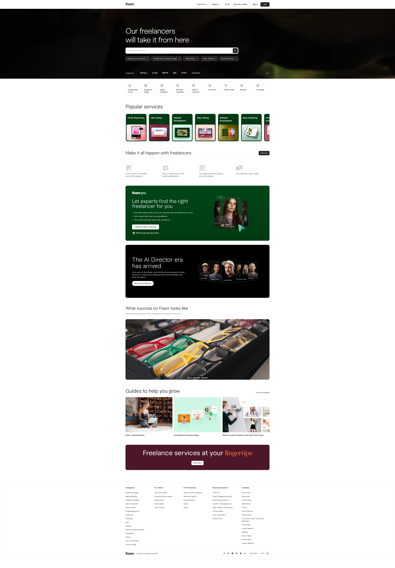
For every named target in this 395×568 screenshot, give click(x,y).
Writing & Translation (132, 500)
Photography (129, 533)
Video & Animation (131, 504)
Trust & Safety (246, 500)
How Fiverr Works (161, 493)
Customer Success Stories (163, 496)
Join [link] (265, 4)
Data (127, 522)
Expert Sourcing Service (221, 500)
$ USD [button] (262, 553)
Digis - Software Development (223, 507)
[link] (137, 59)
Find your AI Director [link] (143, 283)
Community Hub (189, 500)
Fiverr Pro (216, 493)
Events (186, 507)
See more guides (263, 392)
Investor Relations (248, 543)
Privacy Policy (246, 515)
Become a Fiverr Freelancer (193, 493)
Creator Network (247, 528)
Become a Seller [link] (240, 4)
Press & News (246, 539)
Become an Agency (190, 496)
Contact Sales (217, 518)
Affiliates (245, 532)
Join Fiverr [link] (197, 463)
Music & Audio (130, 507)
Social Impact (246, 504)
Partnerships (246, 525)
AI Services (129, 515)
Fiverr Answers (160, 507)
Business (128, 526)
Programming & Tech (132, 511)
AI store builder (218, 511)
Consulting (128, 518)
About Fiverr (246, 493)
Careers (244, 507)
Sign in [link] (255, 4)
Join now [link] (264, 153)
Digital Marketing (131, 496)
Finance (128, 537)
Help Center (246, 496)
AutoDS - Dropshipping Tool (222, 504)
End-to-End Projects (132, 541)
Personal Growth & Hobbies (134, 530)
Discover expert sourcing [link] (145, 227)
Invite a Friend (246, 536)
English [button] (255, 553)
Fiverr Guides (159, 504)
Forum (186, 504)
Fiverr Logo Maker (219, 515)
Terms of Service (247, 511)
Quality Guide (159, 500)
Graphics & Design (131, 493)
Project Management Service (222, 496)
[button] (202, 4)
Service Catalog (130, 544)
